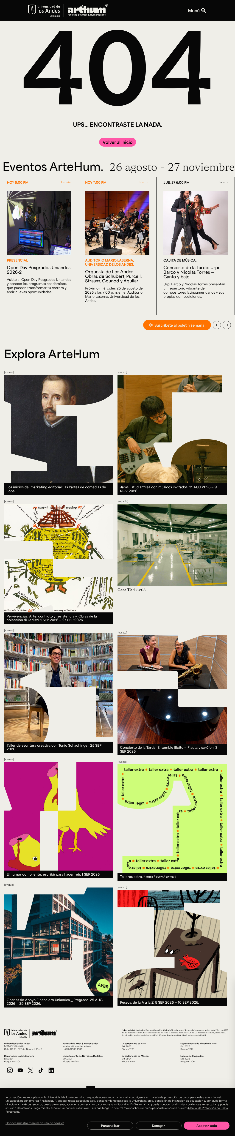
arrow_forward (227, 325)
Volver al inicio (118, 142)
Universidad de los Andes (133, 1030)
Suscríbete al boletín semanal (179, 325)
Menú (194, 10)
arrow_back (217, 325)
